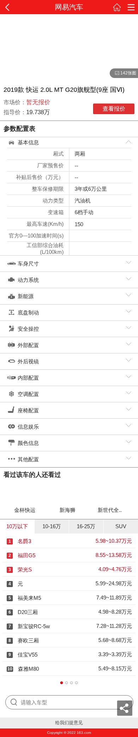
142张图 (123, 73)
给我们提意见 (69, 722)
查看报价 (114, 109)
